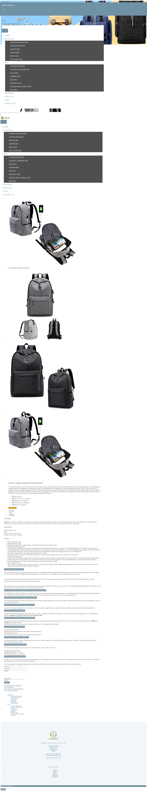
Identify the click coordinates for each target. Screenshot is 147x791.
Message (7, 678)
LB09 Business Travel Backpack (13, 689)
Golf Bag (14, 73)
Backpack (9, 39)
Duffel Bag (15, 49)
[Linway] (5, 119)
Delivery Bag (16, 83)
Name (6, 666)
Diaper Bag (15, 52)
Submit (7, 682)
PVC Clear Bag (16, 59)
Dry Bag (13, 90)
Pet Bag (13, 79)
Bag (7, 62)
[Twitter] (54, 9)
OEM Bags (9, 93)
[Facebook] (54, 8)
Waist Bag (14, 56)
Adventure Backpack (19, 42)
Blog (7, 100)
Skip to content (4, 1)
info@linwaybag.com (55, 755)
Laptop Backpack (17, 45)
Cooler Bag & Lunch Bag (20, 86)
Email (6, 671)
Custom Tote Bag (17, 66)
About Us (9, 96)
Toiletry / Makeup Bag (20, 69)
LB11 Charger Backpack (11, 690)
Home (7, 35)
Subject (6, 669)
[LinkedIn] (54, 13)
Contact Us (10, 103)
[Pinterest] (54, 11)
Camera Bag (15, 76)
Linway (4, 21)
